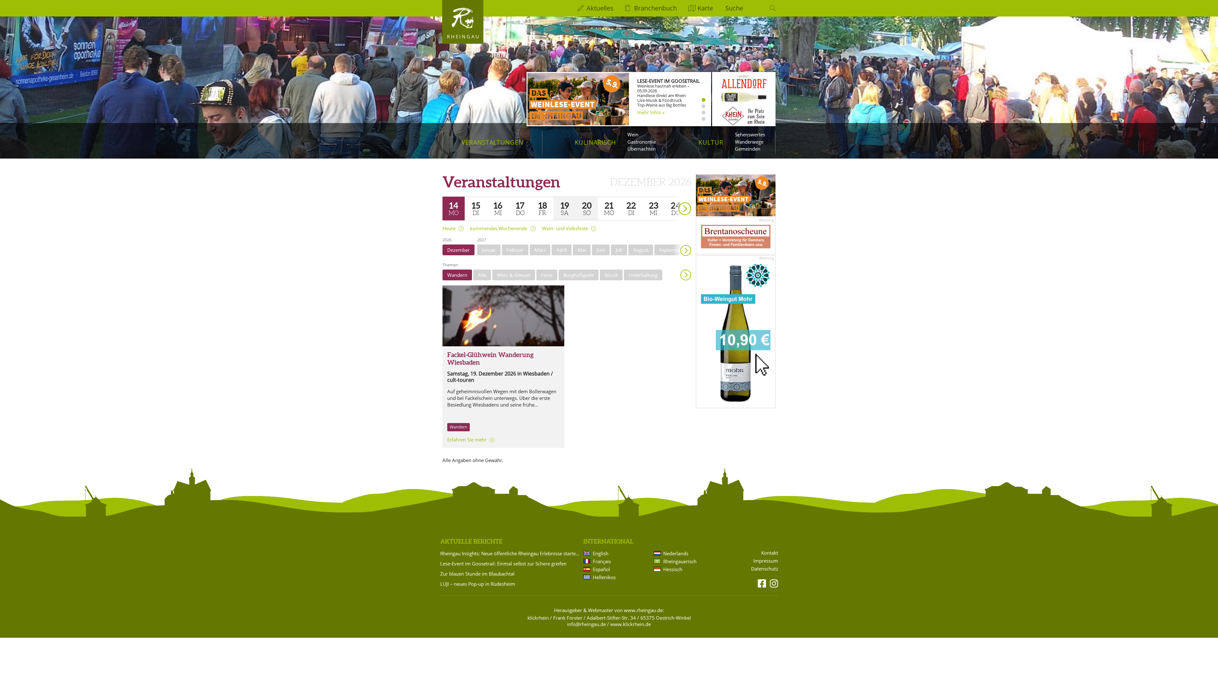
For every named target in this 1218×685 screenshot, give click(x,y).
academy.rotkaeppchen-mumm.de (663, 115)
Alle (482, 275)
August (640, 250)
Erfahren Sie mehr (467, 439)
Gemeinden (747, 149)
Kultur (711, 142)
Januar (489, 250)
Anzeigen (685, 275)
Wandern (457, 275)
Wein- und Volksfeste (565, 228)
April (561, 250)
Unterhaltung (643, 275)
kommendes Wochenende (498, 228)
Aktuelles (599, 8)
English (600, 553)
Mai (582, 250)
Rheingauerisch (680, 561)
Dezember (458, 250)
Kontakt (769, 553)
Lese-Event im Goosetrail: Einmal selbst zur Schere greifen (503, 563)
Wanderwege (749, 142)
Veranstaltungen (492, 142)
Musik (611, 275)
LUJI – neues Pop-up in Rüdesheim (477, 584)
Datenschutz (764, 569)
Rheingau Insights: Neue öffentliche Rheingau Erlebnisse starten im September (510, 553)
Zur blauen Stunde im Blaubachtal (477, 574)
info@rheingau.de (586, 624)
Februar (515, 250)
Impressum (765, 561)
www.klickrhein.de (630, 624)
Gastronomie (641, 142)
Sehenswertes (750, 134)
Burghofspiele (578, 275)
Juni (601, 250)
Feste (547, 275)
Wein (632, 134)
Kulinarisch (595, 142)
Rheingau (463, 36)
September (671, 250)
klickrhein (538, 618)
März (540, 250)
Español (601, 569)
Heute (448, 228)
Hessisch (672, 569)
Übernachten (641, 149)
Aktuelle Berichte (471, 541)
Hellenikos (604, 577)
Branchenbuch (655, 8)
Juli (619, 250)
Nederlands (675, 553)
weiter (673, 199)
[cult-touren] (503, 315)
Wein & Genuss (513, 275)
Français (602, 561)
